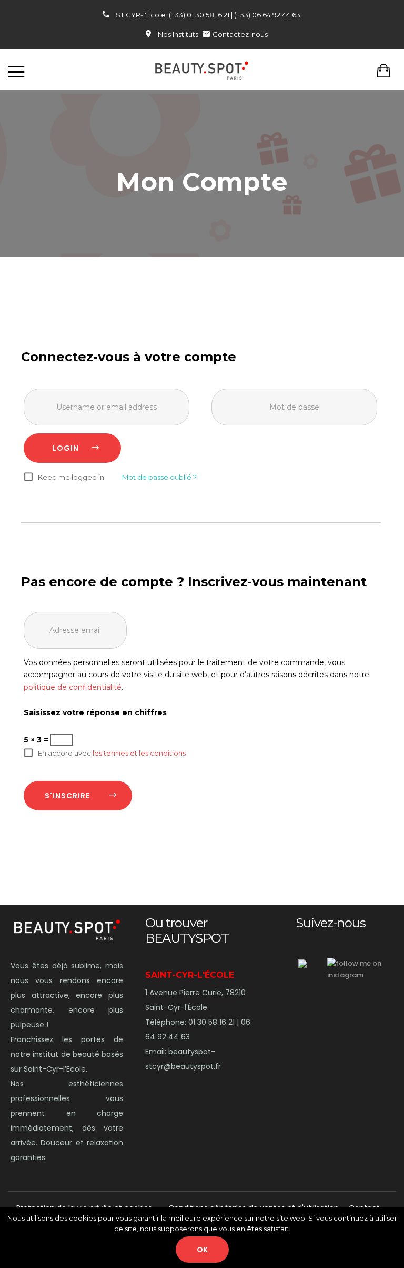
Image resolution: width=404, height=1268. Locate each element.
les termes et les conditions (139, 753)
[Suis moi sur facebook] (302, 963)
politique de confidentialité (73, 687)
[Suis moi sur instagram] (365, 969)
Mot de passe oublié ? (159, 477)
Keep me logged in (71, 477)
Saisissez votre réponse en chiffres (95, 712)
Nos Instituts (178, 34)
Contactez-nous (240, 34)
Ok (202, 1249)
